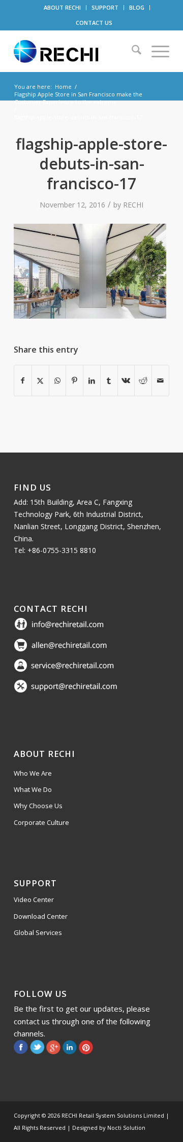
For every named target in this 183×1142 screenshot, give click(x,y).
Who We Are (33, 773)
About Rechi (44, 753)
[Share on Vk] (126, 380)
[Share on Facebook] (23, 380)
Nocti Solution (126, 1127)
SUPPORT (105, 7)
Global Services (38, 932)
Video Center (34, 899)
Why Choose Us (38, 805)
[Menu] (155, 51)
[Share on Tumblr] (109, 380)
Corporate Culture (41, 822)
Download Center (41, 916)
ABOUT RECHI (62, 7)
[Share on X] (40, 380)
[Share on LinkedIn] (91, 380)
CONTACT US (94, 22)
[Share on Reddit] (143, 380)
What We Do (33, 789)
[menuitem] (62, 7)
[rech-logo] (76, 51)
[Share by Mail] (160, 380)
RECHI (133, 205)
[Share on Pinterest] (74, 380)
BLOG (136, 7)
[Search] (131, 51)
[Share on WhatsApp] (57, 380)
